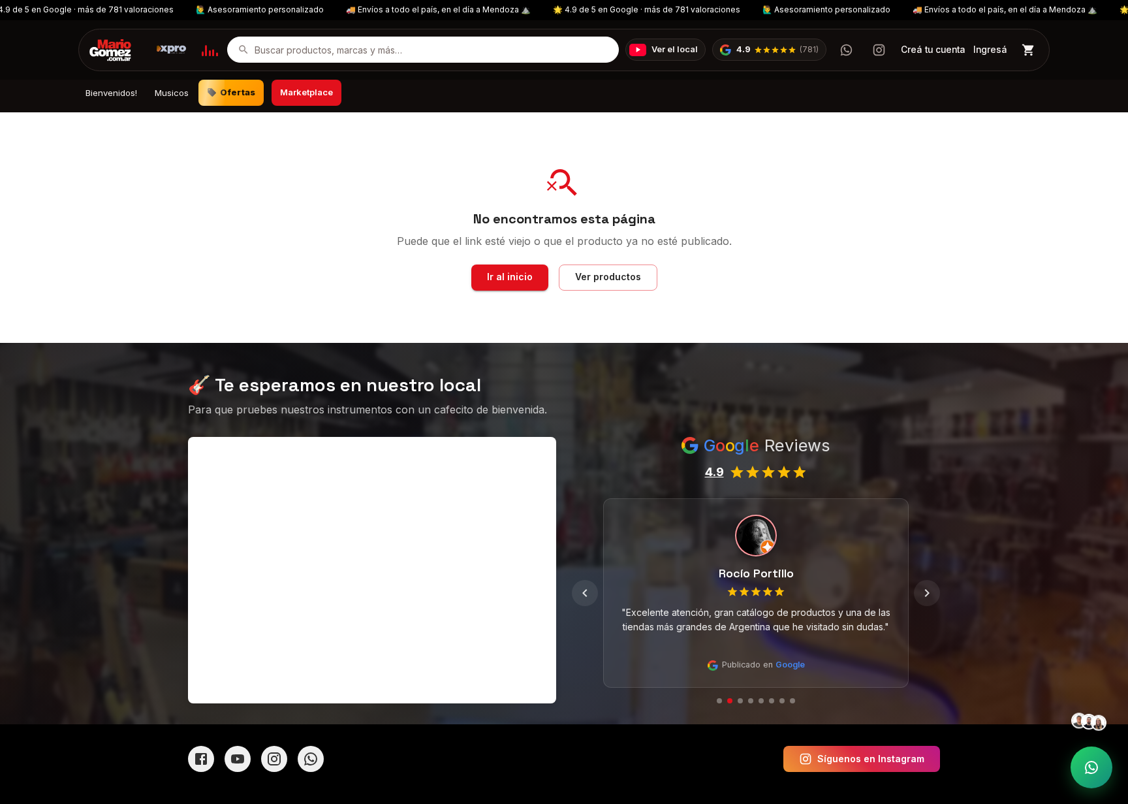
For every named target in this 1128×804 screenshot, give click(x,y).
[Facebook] (201, 759)
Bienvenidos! (111, 93)
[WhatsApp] (311, 759)
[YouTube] (238, 759)
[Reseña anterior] (585, 593)
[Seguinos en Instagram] (879, 50)
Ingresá (990, 49)
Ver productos (608, 276)
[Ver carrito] (1028, 50)
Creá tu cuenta (933, 49)
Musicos (172, 93)
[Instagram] (274, 759)
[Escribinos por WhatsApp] (846, 50)
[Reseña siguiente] (927, 593)
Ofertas (238, 92)
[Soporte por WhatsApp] (1091, 767)
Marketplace (306, 92)
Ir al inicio (510, 276)
